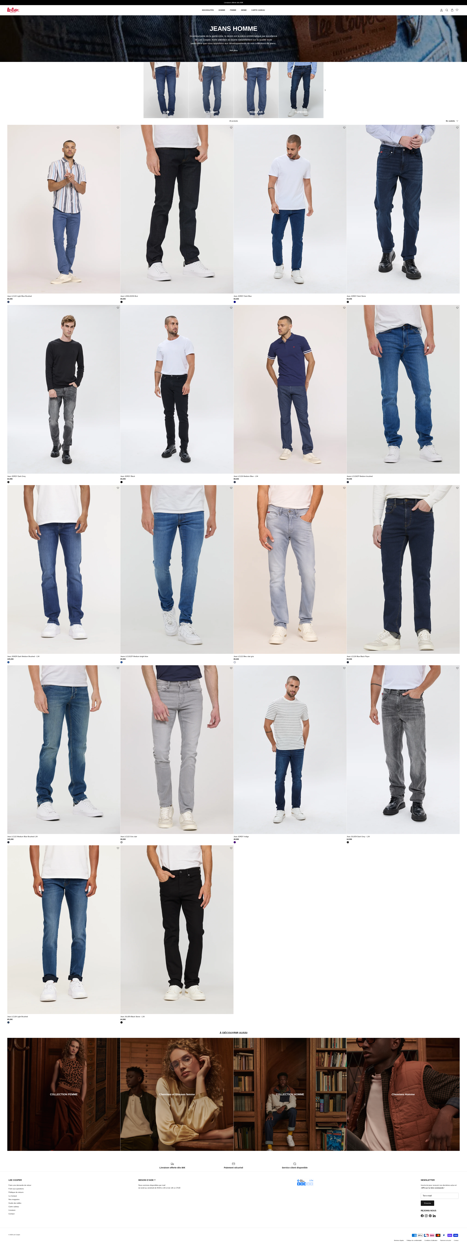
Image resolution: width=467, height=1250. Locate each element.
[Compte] (441, 10)
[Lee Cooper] (13, 10)
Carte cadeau (14, 1207)
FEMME (233, 10)
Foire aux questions (16, 1189)
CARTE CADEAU (258, 10)
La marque (13, 1196)
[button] (118, 128)
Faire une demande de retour (20, 1185)
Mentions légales (399, 1240)
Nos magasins (14, 1199)
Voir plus (233, 50)
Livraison (12, 1210)
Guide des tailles (15, 1203)
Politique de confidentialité (414, 1240)
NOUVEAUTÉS (208, 10)
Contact (11, 1214)
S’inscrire (427, 1203)
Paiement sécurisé (445, 1240)
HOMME (222, 10)
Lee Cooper (16, 1234)
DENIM (244, 10)
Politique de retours (16, 1192)
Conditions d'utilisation (430, 1240)
